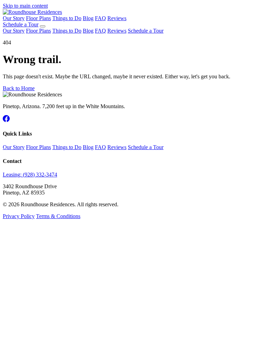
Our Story (14, 18)
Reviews (116, 18)
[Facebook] (6, 120)
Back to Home (19, 88)
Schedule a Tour (20, 24)
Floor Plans (38, 18)
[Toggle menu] (42, 26)
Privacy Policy (19, 216)
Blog (88, 18)
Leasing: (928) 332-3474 (30, 175)
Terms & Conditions (58, 216)
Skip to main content (25, 6)
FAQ (100, 18)
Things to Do (66, 18)
